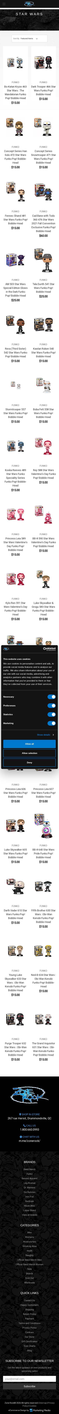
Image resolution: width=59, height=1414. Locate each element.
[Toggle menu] (4, 4)
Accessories (29, 1241)
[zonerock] (57, 4)
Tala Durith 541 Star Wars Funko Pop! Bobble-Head (43, 288)
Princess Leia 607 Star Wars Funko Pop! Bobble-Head (43, 793)
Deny (29, 762)
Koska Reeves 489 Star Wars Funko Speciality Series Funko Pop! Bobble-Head (15, 478)
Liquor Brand (29, 1210)
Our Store (29, 1337)
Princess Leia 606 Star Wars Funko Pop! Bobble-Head (15, 793)
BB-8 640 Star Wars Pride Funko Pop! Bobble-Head (43, 853)
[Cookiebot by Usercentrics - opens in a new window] (43, 649)
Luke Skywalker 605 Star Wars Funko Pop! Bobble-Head (15, 853)
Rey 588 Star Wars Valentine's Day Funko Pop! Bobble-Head (43, 474)
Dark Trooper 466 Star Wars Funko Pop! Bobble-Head (43, 90)
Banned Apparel (29, 1178)
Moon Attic (29, 1205)
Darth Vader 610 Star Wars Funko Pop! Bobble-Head (15, 914)
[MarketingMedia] (40, 1410)
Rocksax (29, 1201)
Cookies (29, 1332)
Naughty (29, 1255)
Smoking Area (30, 1246)
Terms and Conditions (29, 1323)
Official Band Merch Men (29, 1260)
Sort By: (16, 38)
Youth (29, 1250)
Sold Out (29, 1278)
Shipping (29, 1309)
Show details (43, 735)
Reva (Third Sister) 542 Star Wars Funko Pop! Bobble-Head (15, 352)
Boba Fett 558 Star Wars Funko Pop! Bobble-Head (43, 413)
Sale (29, 1269)
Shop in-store (29, 1116)
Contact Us (29, 1300)
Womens (29, 1237)
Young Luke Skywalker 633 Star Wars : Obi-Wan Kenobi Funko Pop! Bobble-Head (15, 982)
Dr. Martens (29, 1187)
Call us (29, 1127)
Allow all (29, 744)
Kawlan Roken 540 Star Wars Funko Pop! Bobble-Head (43, 352)
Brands (29, 1162)
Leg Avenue (30, 1183)
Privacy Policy (29, 1327)
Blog (29, 1350)
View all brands (29, 1215)
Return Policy (29, 1314)
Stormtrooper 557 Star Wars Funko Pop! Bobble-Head (15, 413)
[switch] (52, 705)
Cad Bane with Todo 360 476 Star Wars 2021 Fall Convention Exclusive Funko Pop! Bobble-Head (44, 223)
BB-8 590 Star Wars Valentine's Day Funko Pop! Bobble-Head (43, 542)
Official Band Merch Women (29, 1264)
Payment (29, 1318)
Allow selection (29, 753)
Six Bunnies (29, 1192)
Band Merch (30, 1169)
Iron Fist (29, 1196)
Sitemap (43, 1403)
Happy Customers (29, 1305)
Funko (29, 1174)
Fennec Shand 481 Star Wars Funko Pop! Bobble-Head (15, 219)
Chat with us (29, 1139)
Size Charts (29, 1346)
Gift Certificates (29, 1341)
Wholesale (29, 1282)
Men (29, 1232)
